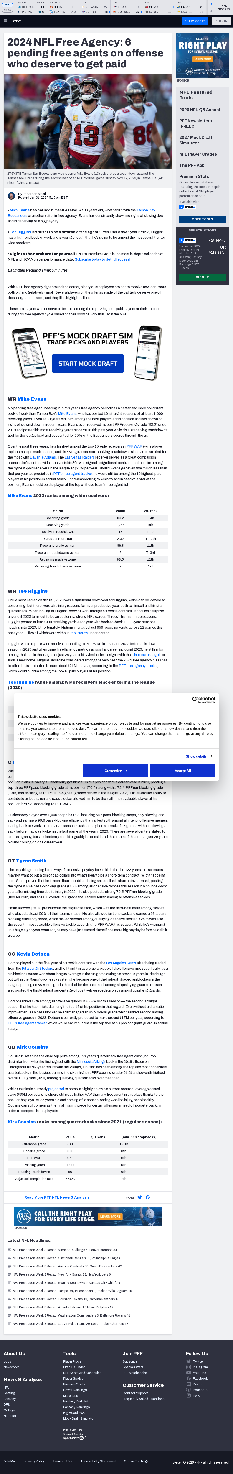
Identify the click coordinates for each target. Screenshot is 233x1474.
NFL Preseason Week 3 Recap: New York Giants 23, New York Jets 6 (62, 1274)
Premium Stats (74, 1384)
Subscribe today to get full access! (102, 259)
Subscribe (130, 1361)
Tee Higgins (21, 682)
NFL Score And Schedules (82, 1373)
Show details (196, 756)
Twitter (198, 1361)
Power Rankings (75, 1390)
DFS (7, 1404)
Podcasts (200, 1390)
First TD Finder (74, 1367)
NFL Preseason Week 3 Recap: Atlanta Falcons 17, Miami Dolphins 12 (63, 1307)
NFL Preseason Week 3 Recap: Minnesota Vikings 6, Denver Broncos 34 (65, 1250)
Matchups (70, 1395)
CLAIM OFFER (195, 21)
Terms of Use (62, 1461)
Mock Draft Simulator (78, 1418)
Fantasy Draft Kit (76, 1401)
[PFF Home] (17, 21)
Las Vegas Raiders (79, 457)
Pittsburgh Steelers (37, 968)
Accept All (183, 771)
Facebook (200, 1378)
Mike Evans (20, 495)
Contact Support (135, 1393)
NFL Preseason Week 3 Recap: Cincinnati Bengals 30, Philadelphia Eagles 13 (68, 1258)
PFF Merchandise (135, 1373)
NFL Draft (11, 1416)
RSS (196, 1395)
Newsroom (11, 1367)
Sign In (221, 21)
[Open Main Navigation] (5, 21)
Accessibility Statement (98, 1461)
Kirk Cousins (22, 1122)
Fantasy (10, 1399)
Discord (198, 1384)
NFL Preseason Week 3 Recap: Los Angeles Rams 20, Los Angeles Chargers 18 (70, 1323)
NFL (7, 4)
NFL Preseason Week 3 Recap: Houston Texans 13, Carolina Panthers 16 (66, 1299)
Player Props (72, 1361)
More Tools (202, 219)
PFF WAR (134, 446)
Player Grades (73, 1378)
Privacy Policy (35, 1461)
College (9, 1410)
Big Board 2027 (74, 1413)
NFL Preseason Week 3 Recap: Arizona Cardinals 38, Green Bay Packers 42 (67, 1266)
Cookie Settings (136, 1461)
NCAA (7, 10)
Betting (9, 1393)
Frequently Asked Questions (144, 1399)
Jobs (7, 1361)
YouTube (199, 1373)
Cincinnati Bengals (146, 655)
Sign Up (202, 277)
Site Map (10, 1461)
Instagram (200, 1367)
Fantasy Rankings (76, 1407)
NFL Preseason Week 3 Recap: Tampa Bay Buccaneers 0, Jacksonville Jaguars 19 (72, 1291)
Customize (113, 771)
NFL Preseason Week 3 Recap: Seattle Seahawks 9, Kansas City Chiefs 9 (66, 1282)
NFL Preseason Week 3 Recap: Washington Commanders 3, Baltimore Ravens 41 (72, 1315)
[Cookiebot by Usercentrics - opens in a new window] (195, 699)
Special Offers (133, 1367)
